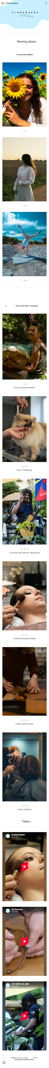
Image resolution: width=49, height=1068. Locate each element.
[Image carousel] (24, 97)
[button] (2, 3)
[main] (24, 42)
